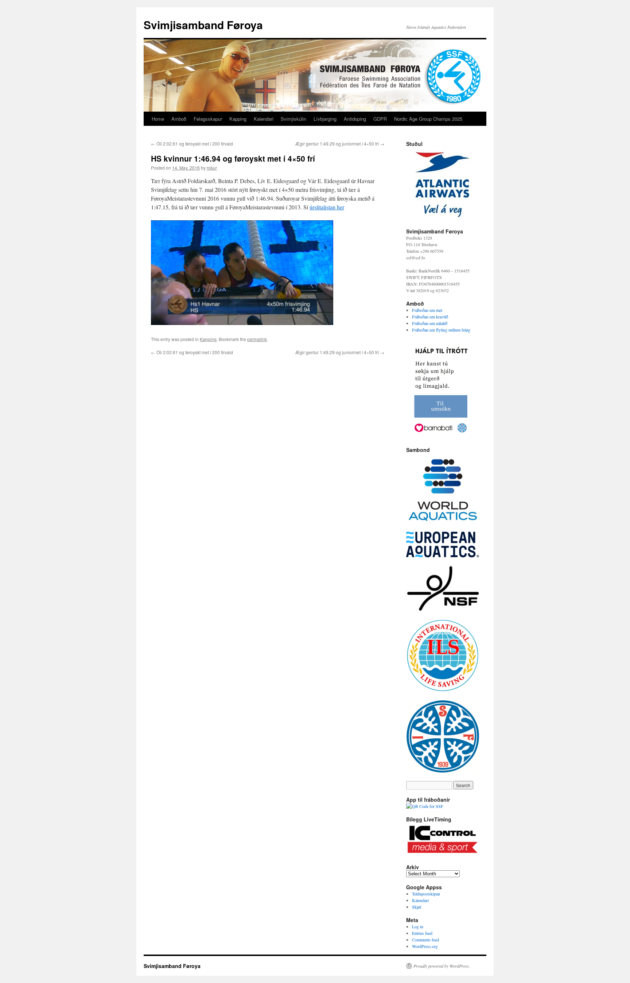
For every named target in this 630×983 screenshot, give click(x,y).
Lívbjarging (325, 118)
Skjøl (416, 907)
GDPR (380, 118)
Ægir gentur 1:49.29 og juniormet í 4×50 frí (339, 143)
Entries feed (422, 933)
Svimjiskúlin (293, 118)
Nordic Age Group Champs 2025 (428, 118)
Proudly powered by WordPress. (441, 966)
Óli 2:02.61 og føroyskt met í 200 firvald (192, 143)
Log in (417, 926)
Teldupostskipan (426, 894)
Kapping (237, 118)
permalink (257, 339)
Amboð (178, 118)
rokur (212, 168)
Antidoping (355, 118)
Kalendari (263, 118)
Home (158, 118)
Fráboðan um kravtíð (430, 317)
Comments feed (425, 940)
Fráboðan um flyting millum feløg (441, 330)
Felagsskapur (208, 118)
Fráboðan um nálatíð (429, 323)
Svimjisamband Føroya (203, 24)
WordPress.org (425, 946)
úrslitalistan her (327, 207)
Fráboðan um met (427, 310)
